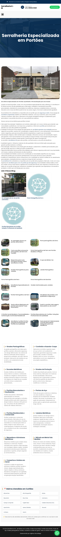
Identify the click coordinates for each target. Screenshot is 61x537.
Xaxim (24, 512)
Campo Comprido (8, 502)
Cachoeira (44, 498)
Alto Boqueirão (27, 493)
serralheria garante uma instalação (42, 129)
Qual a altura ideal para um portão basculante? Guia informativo (20, 306)
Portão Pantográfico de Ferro (20, 295)
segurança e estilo (44, 113)
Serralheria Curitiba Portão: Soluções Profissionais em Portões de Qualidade (19, 322)
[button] (2, 14)
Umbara (6, 512)
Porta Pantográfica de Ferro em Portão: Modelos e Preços (43, 251)
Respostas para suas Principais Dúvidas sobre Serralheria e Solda (19, 261)
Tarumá (44, 507)
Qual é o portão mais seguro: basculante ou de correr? (49, 305)
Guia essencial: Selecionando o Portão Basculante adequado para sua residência (49, 323)
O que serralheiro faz (46, 260)
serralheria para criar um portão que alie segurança (23, 162)
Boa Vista (25, 498)
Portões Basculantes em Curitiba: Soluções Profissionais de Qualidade (45, 315)
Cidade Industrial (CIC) (48, 502)
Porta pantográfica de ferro (49, 241)
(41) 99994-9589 (31, 8)
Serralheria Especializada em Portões (20, 285)
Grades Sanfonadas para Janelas (42, 285)
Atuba (43, 493)
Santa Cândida (27, 507)
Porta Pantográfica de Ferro (10, 279)
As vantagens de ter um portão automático (18, 241)
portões (42, 126)
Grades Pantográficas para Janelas (20, 270)
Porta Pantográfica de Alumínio (41, 279)
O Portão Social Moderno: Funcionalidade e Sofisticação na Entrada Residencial (15, 315)
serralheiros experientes (7, 114)
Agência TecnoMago (35, 533)
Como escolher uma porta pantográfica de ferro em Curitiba (19, 251)
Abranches (6, 493)
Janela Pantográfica (46, 270)
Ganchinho (7, 507)
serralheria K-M (13, 140)
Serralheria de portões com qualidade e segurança (49, 295)
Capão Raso (26, 502)
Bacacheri (6, 498)
